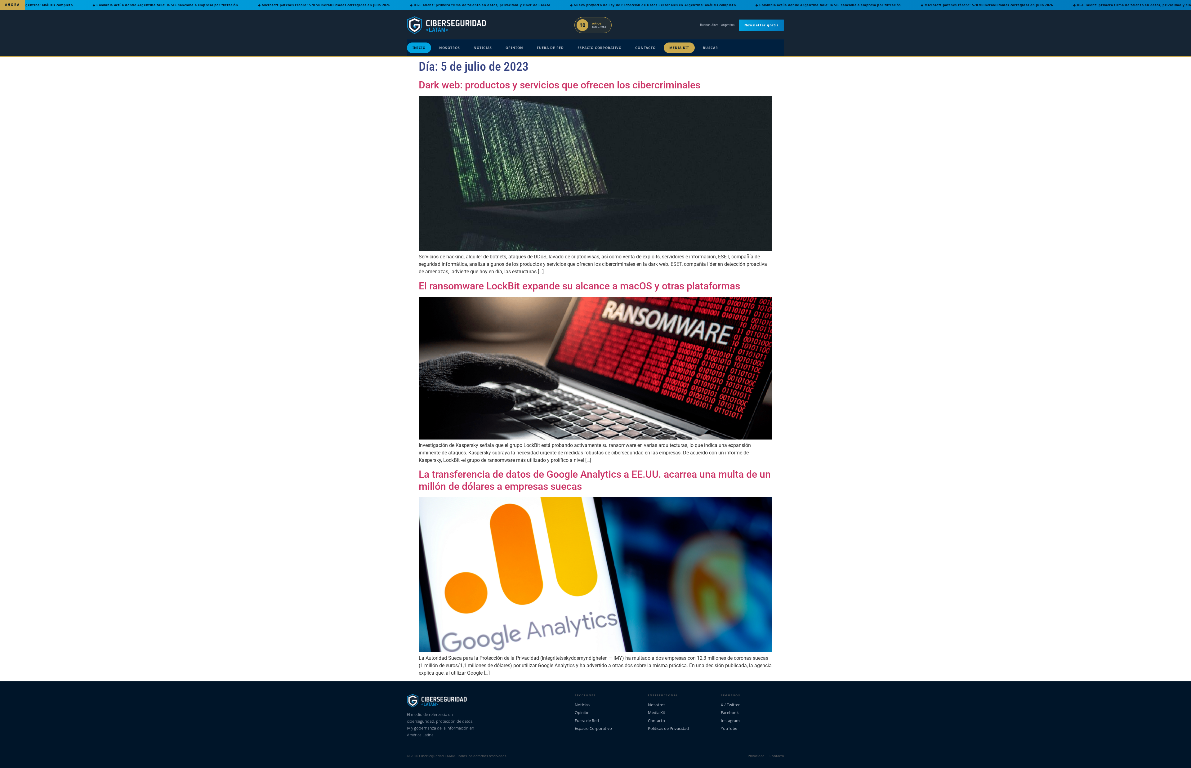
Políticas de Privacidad (668, 728)
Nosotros (449, 48)
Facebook (730, 712)
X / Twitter (730, 705)
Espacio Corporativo (600, 48)
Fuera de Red (550, 48)
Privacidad (756, 755)
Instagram (730, 720)
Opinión (514, 48)
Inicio (419, 48)
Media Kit (679, 48)
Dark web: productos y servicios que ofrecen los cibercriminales (559, 85)
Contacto (645, 48)
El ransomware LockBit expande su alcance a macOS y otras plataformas (579, 286)
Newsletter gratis (761, 25)
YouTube (729, 728)
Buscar (710, 48)
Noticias (483, 48)
